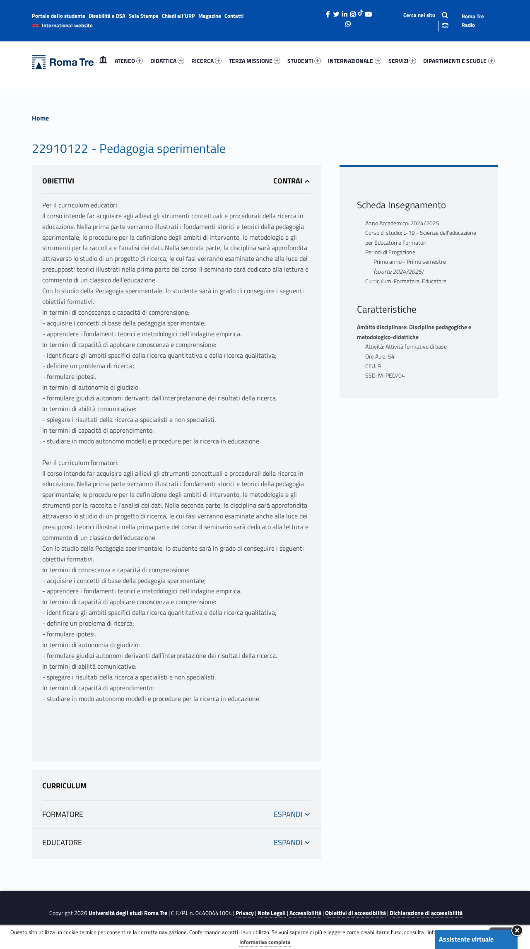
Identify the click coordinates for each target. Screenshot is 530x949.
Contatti (233, 16)
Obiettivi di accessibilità (355, 913)
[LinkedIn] (344, 12)
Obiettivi (58, 180)
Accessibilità (305, 913)
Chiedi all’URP (178, 16)
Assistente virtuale (466, 939)
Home (103, 60)
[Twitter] (336, 12)
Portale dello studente (58, 16)
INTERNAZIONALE (350, 60)
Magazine (209, 16)
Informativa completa (265, 942)
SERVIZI (398, 60)
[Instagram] (353, 12)
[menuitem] (103, 60)
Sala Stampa (144, 16)
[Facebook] (328, 12)
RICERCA (202, 60)
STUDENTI (300, 60)
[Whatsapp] (348, 21)
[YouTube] (368, 12)
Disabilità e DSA (107, 16)
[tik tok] (360, 12)
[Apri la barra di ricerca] (419, 20)
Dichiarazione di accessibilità (426, 913)
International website (67, 25)
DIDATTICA (163, 60)
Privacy (245, 913)
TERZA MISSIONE (250, 60)
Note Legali (272, 913)
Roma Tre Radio (473, 20)
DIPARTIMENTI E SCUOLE (455, 60)
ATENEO (125, 60)
